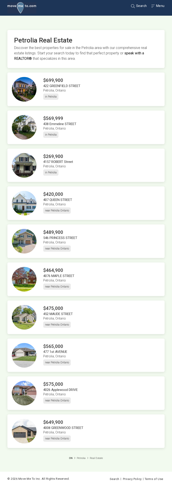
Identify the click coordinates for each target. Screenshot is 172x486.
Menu (160, 6)
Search (141, 6)
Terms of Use (154, 479)
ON (71, 458)
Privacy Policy (132, 479)
